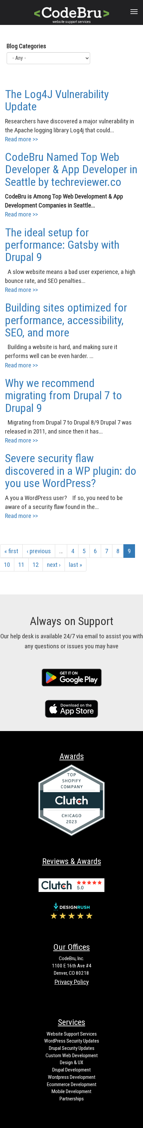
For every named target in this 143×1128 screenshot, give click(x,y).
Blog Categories (26, 46)
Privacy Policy (72, 982)
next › (54, 564)
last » (75, 564)
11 (21, 564)
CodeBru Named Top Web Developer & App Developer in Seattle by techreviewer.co (71, 169)
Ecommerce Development (71, 1084)
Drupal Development (71, 1070)
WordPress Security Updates (71, 1041)
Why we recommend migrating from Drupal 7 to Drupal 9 (63, 395)
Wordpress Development (71, 1077)
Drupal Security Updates (71, 1048)
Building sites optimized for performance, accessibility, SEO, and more (66, 320)
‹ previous (39, 551)
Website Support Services (72, 1034)
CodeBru (70, 11)
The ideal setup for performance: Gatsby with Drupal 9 (62, 245)
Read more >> (21, 139)
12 (36, 564)
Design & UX (71, 1062)
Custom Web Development (72, 1056)
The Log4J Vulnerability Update (57, 100)
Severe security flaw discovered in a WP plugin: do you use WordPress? (70, 470)
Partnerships (72, 1099)
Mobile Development (71, 1091)
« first (11, 551)
